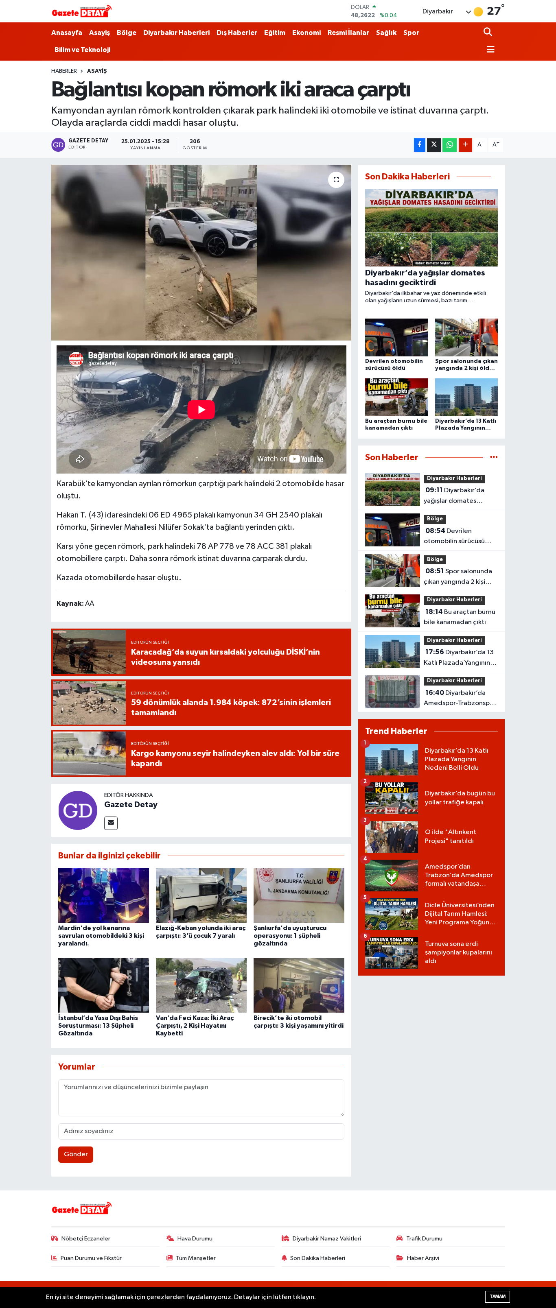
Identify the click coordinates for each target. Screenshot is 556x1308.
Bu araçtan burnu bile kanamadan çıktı (459, 617)
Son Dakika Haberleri (317, 1258)
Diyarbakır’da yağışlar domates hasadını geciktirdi (454, 496)
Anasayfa (66, 32)
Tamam (498, 1296)
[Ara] (489, 32)
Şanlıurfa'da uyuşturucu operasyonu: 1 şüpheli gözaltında (290, 936)
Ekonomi (306, 32)
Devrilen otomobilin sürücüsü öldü (454, 537)
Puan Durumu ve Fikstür (91, 1258)
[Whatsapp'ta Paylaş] (449, 145)
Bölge (126, 32)
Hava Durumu (194, 1239)
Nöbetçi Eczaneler (85, 1239)
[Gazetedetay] (81, 11)
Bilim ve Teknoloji (82, 49)
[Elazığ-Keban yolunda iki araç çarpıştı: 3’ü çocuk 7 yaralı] (201, 895)
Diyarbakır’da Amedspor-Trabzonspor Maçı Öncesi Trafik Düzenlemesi (460, 699)
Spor (411, 32)
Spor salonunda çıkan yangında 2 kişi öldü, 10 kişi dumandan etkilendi (458, 577)
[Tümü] (494, 457)
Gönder (76, 1154)
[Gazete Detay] (77, 810)
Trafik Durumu (424, 1239)
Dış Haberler (237, 32)
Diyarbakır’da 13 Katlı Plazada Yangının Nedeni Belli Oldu (459, 658)
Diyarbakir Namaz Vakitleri (327, 1239)
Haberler (64, 71)
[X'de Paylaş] (434, 145)
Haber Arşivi (423, 1258)
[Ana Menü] (489, 50)
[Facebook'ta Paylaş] (419, 145)
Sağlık (386, 32)
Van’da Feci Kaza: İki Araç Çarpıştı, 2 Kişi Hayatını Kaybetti (195, 1026)
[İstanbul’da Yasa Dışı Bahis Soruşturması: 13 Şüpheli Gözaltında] (103, 985)
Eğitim (274, 32)
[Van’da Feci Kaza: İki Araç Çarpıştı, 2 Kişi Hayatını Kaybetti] (201, 985)
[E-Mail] (111, 823)
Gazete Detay (131, 805)
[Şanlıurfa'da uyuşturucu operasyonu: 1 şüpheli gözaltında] (299, 895)
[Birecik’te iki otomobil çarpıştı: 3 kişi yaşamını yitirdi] (299, 985)
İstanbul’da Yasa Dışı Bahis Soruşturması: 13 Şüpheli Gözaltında (98, 1026)
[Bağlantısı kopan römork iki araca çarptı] (201, 253)
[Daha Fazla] (465, 145)
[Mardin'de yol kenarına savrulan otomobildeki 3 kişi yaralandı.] (103, 895)
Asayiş (99, 32)
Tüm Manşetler (196, 1258)
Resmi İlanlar (348, 32)
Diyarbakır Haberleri (176, 32)
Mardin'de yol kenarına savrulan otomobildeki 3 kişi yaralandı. (101, 936)
